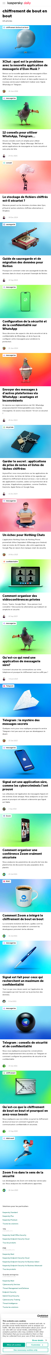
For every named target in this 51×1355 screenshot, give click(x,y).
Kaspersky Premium (10, 1220)
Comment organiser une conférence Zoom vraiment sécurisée (22, 853)
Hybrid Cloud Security (11, 1296)
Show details (37, 1340)
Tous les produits (9, 1243)
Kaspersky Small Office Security (14, 1235)
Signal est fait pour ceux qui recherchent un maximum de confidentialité (23, 980)
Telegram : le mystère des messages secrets (21, 722)
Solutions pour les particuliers (15, 1206)
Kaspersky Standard (10, 1212)
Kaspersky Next (8, 1254)
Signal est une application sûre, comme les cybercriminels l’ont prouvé (25, 785)
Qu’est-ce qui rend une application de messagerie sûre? (21, 661)
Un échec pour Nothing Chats (23, 535)
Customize (35, 1345)
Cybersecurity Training (11, 1300)
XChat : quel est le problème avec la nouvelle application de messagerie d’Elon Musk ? (25, 65)
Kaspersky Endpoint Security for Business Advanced (22, 1266)
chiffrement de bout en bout (17, 27)
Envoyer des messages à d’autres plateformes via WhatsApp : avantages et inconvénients (20, 395)
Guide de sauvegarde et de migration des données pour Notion (22, 262)
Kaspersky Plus (8, 1216)
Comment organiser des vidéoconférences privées (21, 597)
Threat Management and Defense (16, 1288)
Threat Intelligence (10, 1303)
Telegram (9, 686)
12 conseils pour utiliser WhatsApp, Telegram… (19, 134)
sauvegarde (10, 224)
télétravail (10, 1138)
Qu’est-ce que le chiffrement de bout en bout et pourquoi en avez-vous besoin (25, 1110)
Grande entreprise (10, 1275)
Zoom (8, 816)
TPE (4, 1229)
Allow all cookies (14, 1345)
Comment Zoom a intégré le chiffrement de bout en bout (22, 917)
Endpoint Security (9, 1292)
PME (4, 1248)
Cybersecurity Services (11, 1284)
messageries (11, 98)
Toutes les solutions (10, 1224)
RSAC (8, 881)
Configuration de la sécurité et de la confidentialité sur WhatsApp (24, 325)
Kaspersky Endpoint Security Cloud (16, 1239)
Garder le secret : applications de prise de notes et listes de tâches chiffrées (24, 465)
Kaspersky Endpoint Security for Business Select (21, 1262)
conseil (9, 163)
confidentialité (12, 561)
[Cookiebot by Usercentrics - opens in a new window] (37, 1316)
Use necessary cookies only (25, 1350)
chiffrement (10, 1073)
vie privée (9, 427)
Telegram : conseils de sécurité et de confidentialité (25, 1044)
